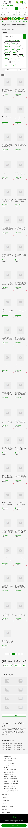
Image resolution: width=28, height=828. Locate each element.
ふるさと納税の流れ (8, 760)
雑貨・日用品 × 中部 (18, 745)
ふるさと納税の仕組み (8, 762)
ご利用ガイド (5, 797)
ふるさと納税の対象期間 (9, 763)
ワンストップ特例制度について (10, 771)
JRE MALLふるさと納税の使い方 (11, 790)
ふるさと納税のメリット (9, 765)
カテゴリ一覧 (18, 21)
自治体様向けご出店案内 (7, 806)
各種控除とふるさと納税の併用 (10, 778)
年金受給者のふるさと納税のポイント (12, 783)
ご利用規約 (4, 809)
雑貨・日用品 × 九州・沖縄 (19, 749)
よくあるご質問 (5, 800)
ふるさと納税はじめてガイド (10, 758)
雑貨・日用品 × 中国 (18, 747)
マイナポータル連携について (10, 769)
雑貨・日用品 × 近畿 (7, 747)
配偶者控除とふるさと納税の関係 (11, 781)
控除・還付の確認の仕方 (9, 772)
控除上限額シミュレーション (8, 794)
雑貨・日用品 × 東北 (19, 743)
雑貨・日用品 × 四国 (7, 749)
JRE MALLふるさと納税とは (10, 788)
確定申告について (7, 767)
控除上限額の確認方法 (8, 774)
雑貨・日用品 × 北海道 (7, 743)
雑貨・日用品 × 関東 (7, 745)
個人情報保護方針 (6, 812)
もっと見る (14, 715)
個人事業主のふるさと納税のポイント (12, 780)
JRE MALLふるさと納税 (7, 21)
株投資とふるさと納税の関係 (10, 776)
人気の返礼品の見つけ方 (9, 791)
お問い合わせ (5, 803)
